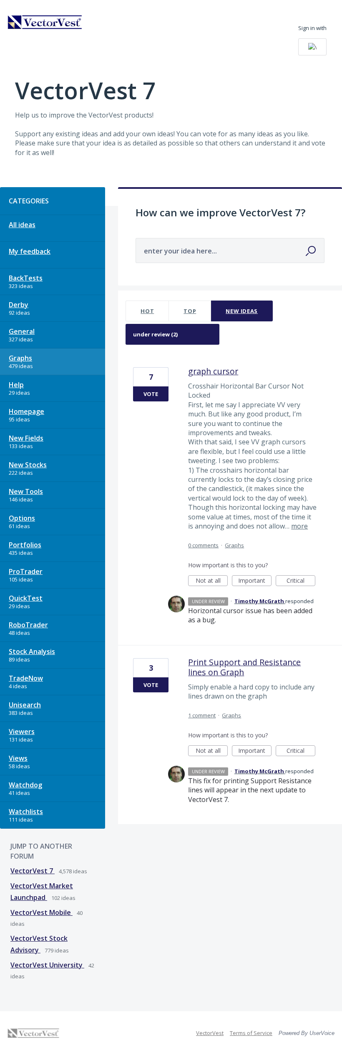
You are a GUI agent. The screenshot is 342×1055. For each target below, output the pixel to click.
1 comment (202, 715)
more (299, 526)
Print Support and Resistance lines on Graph (244, 667)
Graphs (20, 358)
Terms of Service (251, 1033)
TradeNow (26, 678)
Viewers (22, 731)
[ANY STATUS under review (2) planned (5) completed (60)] (172, 334)
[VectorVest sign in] (312, 46)
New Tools (26, 491)
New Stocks (28, 464)
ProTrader (26, 571)
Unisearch (25, 704)
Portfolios (25, 544)
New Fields (26, 438)
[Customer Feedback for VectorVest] (45, 22)
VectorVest (210, 1033)
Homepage (26, 411)
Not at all (212, 581)
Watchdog (25, 784)
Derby (18, 304)
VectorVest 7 (32, 870)
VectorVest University (47, 965)
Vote (150, 394)
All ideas (22, 224)
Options (22, 518)
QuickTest (26, 598)
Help (16, 384)
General (22, 331)
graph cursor (213, 371)
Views (18, 758)
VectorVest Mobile (41, 912)
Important (255, 581)
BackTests (26, 278)
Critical (301, 581)
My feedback (29, 251)
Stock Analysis (32, 651)
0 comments (203, 545)
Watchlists (26, 811)
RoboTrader (28, 624)
